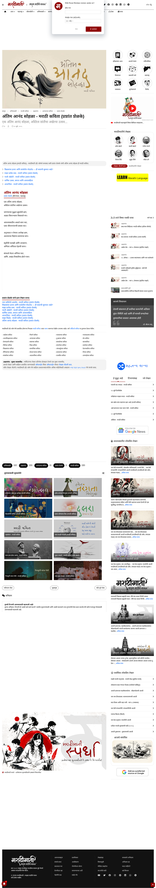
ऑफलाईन (50, 365)
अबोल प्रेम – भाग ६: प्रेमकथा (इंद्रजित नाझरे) (134, 281)
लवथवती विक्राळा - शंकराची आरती (126, 591)
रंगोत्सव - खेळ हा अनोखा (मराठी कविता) (17, 493)
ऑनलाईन (38, 365)
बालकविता (86, 342)
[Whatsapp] (124, 5)
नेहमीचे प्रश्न (58, 875)
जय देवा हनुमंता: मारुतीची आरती (125, 559)
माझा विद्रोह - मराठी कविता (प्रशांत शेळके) (17, 318)
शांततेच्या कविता (61, 345)
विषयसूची (101, 862)
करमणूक (51, 12)
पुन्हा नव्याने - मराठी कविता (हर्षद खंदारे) (67, 555)
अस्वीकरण (75, 862)
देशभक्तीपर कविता (88, 348)
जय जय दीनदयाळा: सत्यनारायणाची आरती (129, 527)
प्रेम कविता (86, 338)
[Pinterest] (117, 5)
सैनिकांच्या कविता (8, 352)
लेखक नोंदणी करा (65, 365)
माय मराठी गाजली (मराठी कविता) (65, 535)
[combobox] (69, 21)
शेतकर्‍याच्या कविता (35, 352)
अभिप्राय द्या (126, 862)
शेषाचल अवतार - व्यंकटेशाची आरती (127, 653)
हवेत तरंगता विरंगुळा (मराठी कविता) (66, 493)
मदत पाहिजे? (126, 866)
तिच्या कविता (87, 352)
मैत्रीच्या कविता (7, 345)
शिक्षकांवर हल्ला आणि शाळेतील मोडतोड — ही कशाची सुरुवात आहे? (28, 169)
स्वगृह (4, 111)
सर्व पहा (150, 218)
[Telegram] (128, 5)
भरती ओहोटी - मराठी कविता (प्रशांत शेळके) (19, 177)
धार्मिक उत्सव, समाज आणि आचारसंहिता (18, 180)
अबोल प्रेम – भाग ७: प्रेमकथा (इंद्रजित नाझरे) (134, 247)
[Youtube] (99, 875)
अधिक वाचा (125, 473)
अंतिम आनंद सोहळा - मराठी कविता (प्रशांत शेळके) (20, 321)
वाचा (121, 12)
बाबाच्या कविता (34, 342)
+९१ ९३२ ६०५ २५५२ (78, 368)
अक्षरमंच (35, 111)
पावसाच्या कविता (61, 335)
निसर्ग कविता (34, 335)
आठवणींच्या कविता (35, 355)
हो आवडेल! (93, 29)
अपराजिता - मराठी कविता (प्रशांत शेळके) (18, 184)
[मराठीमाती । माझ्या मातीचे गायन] (32, 7)
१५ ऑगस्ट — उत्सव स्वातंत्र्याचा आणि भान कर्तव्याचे (137, 258)
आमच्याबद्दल (58, 857)
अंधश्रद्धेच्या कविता (62, 348)
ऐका (112, 12)
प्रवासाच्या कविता (61, 352)
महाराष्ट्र (20, 12)
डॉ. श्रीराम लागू (147, 324)
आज (11, 12)
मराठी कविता (25, 111)
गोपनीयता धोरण (77, 866)
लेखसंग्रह (100, 857)
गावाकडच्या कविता (88, 335)
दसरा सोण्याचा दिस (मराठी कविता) (65, 514)
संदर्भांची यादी (102, 871)
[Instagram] (113, 5)
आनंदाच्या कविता (47, 111)
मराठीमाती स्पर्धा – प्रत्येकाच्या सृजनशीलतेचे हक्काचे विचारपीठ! (22, 772)
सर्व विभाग (125, 871)
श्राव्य (46, 329)
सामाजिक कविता (35, 348)
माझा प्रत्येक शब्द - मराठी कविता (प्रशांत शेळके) (21, 173)
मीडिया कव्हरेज (102, 866)
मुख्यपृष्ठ (54, 588)
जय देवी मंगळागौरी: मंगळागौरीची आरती (128, 462)
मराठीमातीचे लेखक (135, 166)
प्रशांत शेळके (61, 111)
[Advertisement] (54, 145)
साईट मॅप (75, 875)
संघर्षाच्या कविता (8, 355)
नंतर (76, 29)
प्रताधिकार (75, 857)
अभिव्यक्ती (40, 12)
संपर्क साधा (57, 862)
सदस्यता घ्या (58, 866)
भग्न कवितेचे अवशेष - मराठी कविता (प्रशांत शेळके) (20, 302)
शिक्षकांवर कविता (8, 348)
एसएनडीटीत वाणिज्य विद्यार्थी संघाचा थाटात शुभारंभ (137, 291)
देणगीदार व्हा (58, 871)
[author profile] (8, 126)
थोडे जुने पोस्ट (100, 588)
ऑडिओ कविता (74, 329)
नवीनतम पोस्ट (8, 588)
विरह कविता (33, 345)
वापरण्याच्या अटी (77, 871)
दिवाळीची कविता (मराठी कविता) (15, 514)
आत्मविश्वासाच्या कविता (10, 338)
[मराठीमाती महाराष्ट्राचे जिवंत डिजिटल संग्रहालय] (132, 108)
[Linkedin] (121, 5)
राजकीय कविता (61, 355)
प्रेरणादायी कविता (8, 342)
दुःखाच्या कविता (61, 338)
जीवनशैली (29, 12)
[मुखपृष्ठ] (5, 12)
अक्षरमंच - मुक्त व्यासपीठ (12, 362)
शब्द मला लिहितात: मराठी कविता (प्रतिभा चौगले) (136, 226)
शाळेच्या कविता (87, 345)
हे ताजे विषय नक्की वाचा (123, 218)
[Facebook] (109, 5)
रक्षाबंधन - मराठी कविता (12, 535)
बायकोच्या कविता (61, 342)
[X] (104, 5)
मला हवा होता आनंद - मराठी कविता (16, 555)
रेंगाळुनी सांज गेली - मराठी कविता (15, 576)
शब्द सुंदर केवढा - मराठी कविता (64, 576)
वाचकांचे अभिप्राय (127, 857)
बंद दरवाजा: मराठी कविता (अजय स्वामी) (133, 237)
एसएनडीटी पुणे (126, 288)
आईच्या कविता (7, 335)
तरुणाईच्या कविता (88, 355)
